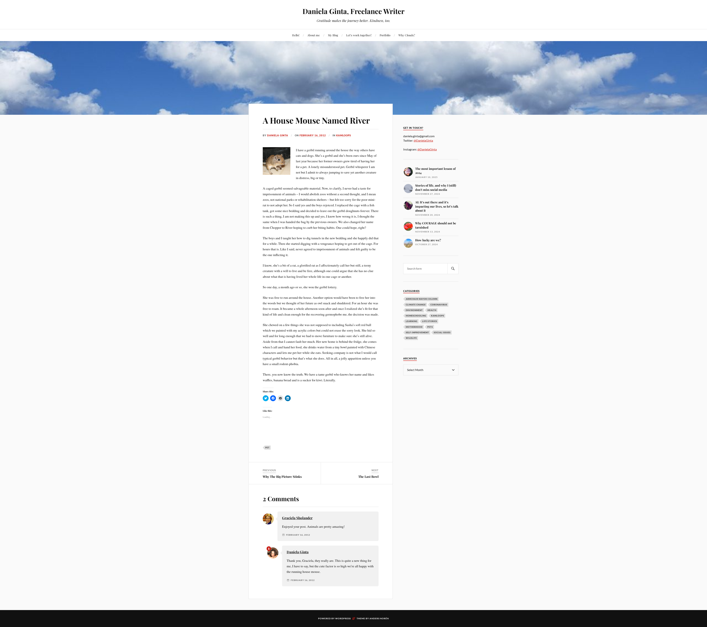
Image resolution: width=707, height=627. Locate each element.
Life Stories (429, 321)
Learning (411, 321)
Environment (414, 310)
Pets (430, 327)
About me (313, 35)
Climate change (416, 304)
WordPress (343, 618)
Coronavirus (438, 304)
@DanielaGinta (423, 140)
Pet (267, 447)
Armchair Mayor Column (421, 299)
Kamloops (343, 135)
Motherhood (414, 327)
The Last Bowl (368, 476)
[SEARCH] (452, 268)
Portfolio (385, 35)
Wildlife (411, 338)
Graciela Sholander (297, 518)
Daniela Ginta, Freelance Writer (353, 11)
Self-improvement (417, 332)
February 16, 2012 (313, 135)
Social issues (442, 332)
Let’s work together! (359, 35)
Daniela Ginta (277, 135)
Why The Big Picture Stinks (282, 476)
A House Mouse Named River (316, 120)
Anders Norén (379, 618)
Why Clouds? (406, 35)
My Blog (333, 35)
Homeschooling (416, 315)
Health (432, 310)
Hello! (295, 35)
